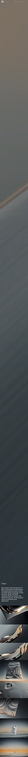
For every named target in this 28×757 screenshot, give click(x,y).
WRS (5, 2)
